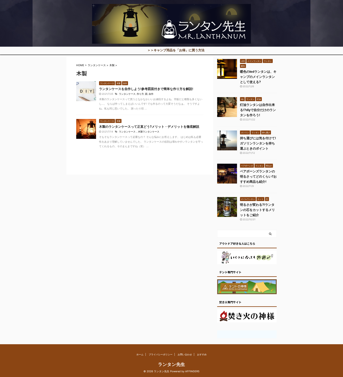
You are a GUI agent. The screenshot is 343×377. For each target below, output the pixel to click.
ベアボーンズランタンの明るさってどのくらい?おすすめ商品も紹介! (258, 176)
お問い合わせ (185, 354)
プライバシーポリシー (160, 354)
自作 (151, 93)
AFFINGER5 (192, 371)
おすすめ (202, 354)
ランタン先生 (171, 364)
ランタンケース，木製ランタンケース (139, 131)
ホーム (140, 354)
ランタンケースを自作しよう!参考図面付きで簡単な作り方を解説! (146, 89)
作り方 (140, 93)
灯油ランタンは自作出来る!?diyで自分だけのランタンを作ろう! (258, 110)
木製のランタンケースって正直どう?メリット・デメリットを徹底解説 (149, 127)
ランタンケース (127, 93)
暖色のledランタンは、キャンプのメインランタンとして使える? (258, 77)
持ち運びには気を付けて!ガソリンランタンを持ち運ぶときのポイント (258, 143)
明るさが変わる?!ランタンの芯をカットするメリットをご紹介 (257, 210)
